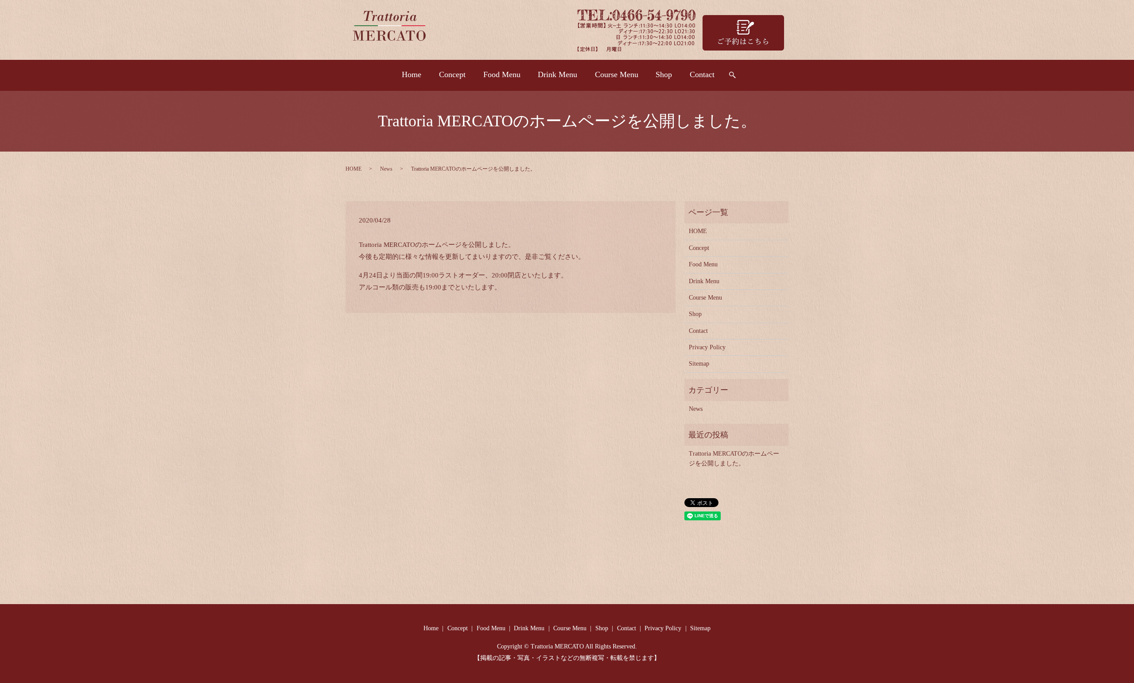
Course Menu (616, 74)
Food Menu (501, 74)
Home (411, 74)
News (386, 169)
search (732, 75)
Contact (702, 74)
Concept (452, 74)
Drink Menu (557, 74)
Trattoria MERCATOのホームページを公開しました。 (734, 458)
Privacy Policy (707, 347)
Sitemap (699, 363)
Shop (664, 74)
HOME (353, 169)
